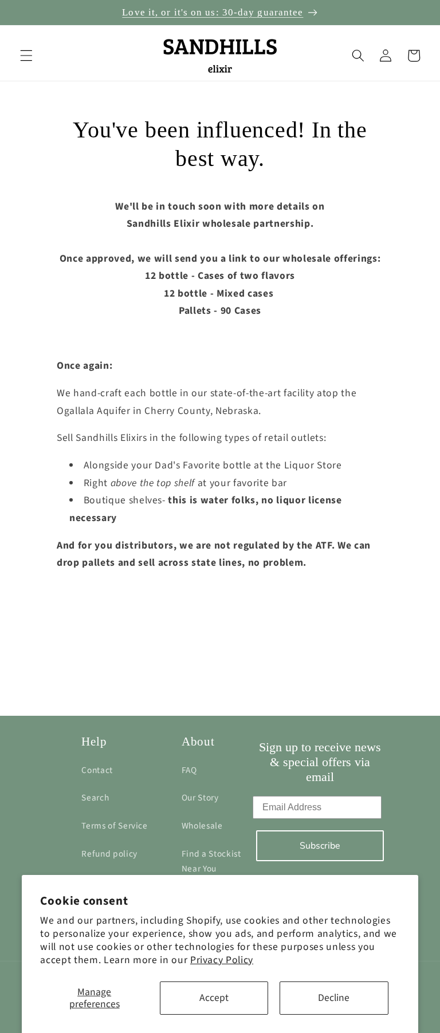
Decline (333, 998)
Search (95, 797)
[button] (26, 55)
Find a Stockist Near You (211, 861)
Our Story (200, 797)
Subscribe (320, 845)
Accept (214, 998)
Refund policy (109, 853)
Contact (97, 770)
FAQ (189, 770)
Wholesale (202, 825)
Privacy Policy (221, 960)
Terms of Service (114, 825)
